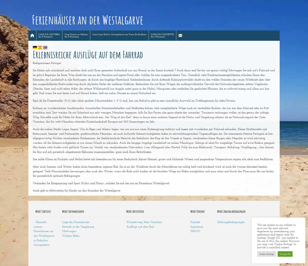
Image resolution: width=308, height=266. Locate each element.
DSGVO (195, 231)
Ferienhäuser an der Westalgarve (87, 19)
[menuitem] (32, 35)
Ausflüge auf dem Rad (140, 226)
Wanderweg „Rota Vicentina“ (144, 222)
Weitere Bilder (71, 235)
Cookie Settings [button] (266, 254)
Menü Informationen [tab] (73, 211)
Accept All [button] (285, 254)
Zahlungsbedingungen (231, 222)
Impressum (197, 226)
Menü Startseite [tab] (43, 211)
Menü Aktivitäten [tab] (135, 211)
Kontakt (195, 222)
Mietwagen (69, 231)
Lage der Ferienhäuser (75, 222)
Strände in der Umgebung (78, 226)
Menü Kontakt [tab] (198, 211)
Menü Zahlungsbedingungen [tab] (231, 211)
